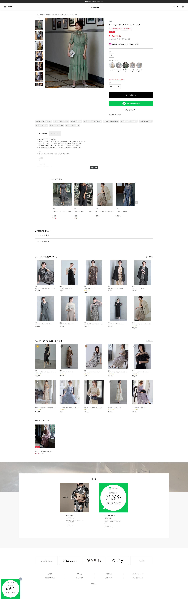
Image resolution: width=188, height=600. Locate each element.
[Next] (39, 88)
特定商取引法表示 (50, 578)
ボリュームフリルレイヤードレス (140, 372)
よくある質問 (79, 578)
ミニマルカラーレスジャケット (115, 288)
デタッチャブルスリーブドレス (67, 372)
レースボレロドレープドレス (67, 288)
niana (41, 14)
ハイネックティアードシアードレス (69, 14)
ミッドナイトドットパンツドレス (43, 324)
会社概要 (50, 574)
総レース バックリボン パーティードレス (45, 407)
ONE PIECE (55, 14)
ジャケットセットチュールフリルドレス (142, 324)
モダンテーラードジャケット (139, 288)
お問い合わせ (108, 578)
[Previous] (39, 18)
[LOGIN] (174, 6)
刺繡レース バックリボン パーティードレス (118, 372)
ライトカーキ (125, 65)
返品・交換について (138, 578)
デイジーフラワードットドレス (115, 407)
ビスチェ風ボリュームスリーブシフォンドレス (46, 372)
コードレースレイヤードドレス (115, 324)
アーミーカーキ (139, 65)
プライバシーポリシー (138, 574)
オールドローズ (119, 65)
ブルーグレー (132, 65)
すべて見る (149, 257)
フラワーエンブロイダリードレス (92, 288)
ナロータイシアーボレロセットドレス (93, 324)
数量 (110, 83)
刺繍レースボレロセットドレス (67, 324)
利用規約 (79, 574)
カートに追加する (131, 95)
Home (36, 14)
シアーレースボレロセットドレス (92, 372)
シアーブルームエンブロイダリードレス (45, 288)
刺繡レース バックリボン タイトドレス (93, 407)
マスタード (112, 65)
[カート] (183, 6)
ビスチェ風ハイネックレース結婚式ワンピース (71, 407)
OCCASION (47, 14)
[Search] (178, 6)
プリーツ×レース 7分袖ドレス (139, 407)
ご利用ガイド (108, 574)
